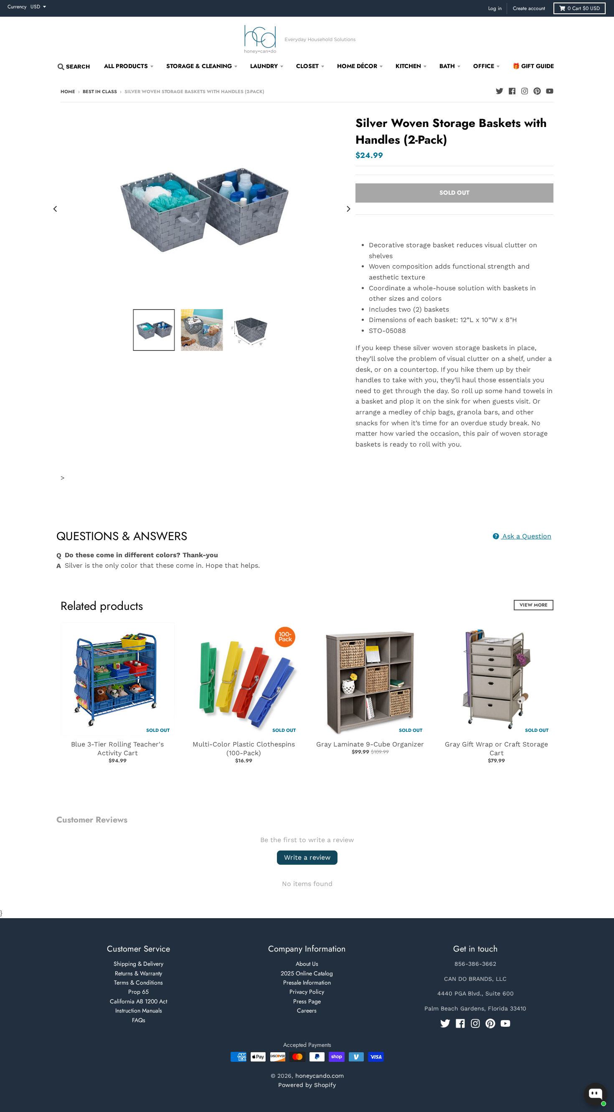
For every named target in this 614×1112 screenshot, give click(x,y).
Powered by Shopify (307, 1085)
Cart (584, 8)
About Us (307, 964)
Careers (307, 1010)
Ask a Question (526, 536)
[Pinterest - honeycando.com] (537, 91)
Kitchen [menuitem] (408, 66)
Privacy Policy (306, 992)
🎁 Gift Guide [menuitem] (533, 66)
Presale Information (307, 982)
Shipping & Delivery (138, 964)
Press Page (307, 1001)
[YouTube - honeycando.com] (549, 91)
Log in (495, 8)
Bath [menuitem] (447, 66)
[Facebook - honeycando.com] (512, 91)
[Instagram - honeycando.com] (524, 91)
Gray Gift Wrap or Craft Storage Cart (496, 748)
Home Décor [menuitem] (357, 66)
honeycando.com (319, 1075)
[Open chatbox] (595, 1094)
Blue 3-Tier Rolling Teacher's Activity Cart (117, 748)
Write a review (307, 857)
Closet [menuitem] (307, 66)
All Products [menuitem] (126, 66)
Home (68, 91)
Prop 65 (138, 992)
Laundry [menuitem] (264, 66)
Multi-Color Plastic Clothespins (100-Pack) (244, 748)
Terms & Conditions (138, 982)
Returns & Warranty (138, 973)
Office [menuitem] (483, 66)
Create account (529, 8)
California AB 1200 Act (138, 1001)
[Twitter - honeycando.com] (499, 91)
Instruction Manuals (138, 1010)
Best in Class (100, 91)
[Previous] (56, 209)
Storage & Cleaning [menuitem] (199, 66)
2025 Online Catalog (307, 973)
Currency (17, 6)
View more (534, 605)
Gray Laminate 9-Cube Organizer (370, 744)
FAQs (138, 1020)
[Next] (348, 209)
